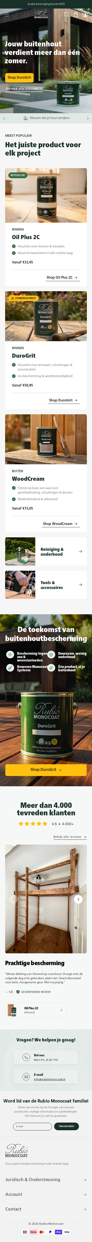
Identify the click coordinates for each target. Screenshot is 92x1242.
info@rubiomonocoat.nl (49, 1079)
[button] (6, 14)
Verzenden (66, 1126)
